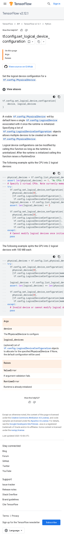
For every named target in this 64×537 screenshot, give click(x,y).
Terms (5, 516)
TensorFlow (7, 24)
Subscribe (51, 522)
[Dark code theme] (54, 96)
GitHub (5, 461)
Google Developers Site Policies (23, 424)
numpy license (17, 430)
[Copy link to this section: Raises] (14, 363)
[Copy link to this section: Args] (12, 321)
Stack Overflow (9, 494)
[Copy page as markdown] (39, 41)
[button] (32, 89)
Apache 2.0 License (39, 421)
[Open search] (49, 4)
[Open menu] (5, 3)
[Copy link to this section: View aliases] (24, 89)
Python (48, 24)
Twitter (6, 466)
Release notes (9, 489)
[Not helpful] (26, 30)
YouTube (6, 471)
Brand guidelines (10, 499)
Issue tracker (8, 484)
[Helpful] (21, 30)
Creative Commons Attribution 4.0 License (30, 418)
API (18, 24)
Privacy (15, 516)
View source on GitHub (21, 66)
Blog (4, 451)
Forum (5, 456)
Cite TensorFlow (10, 504)
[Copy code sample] (59, 96)
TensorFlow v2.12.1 (15, 13)
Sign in (56, 3)
